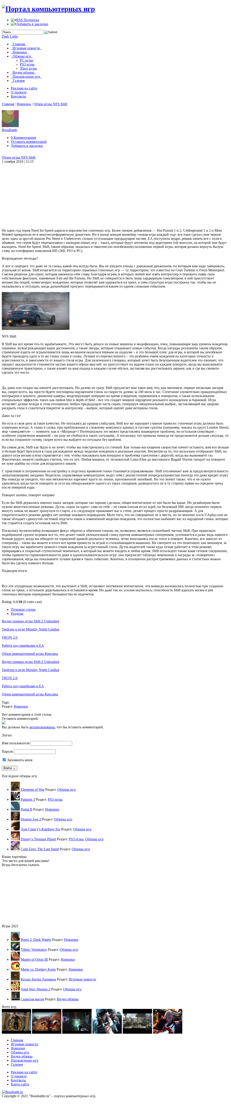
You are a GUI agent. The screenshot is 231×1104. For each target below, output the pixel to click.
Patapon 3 (28, 799)
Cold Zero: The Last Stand (40, 849)
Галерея (18, 80)
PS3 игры (27, 64)
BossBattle (9, 130)
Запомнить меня (19, 760)
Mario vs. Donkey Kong (38, 969)
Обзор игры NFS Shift (50, 104)
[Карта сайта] (12, 1092)
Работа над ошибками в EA (23, 645)
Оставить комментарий (29, 142)
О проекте (19, 92)
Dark (5, 36)
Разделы (17, 613)
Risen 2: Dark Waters (36, 940)
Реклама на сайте (24, 88)
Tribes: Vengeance (34, 949)
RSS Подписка (27, 20)
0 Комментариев (23, 137)
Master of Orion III (34, 959)
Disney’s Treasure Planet (38, 839)
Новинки (20, 52)
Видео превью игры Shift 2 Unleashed (30, 621)
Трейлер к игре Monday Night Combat (30, 629)
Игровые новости (26, 48)
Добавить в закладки (32, 24)
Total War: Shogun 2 (35, 989)
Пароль (7, 751)
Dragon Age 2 (31, 819)
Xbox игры (28, 68)
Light (14, 36)
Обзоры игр (22, 56)
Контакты (18, 96)
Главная (19, 44)
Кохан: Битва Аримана (38, 979)
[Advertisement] (80, 192)
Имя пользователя (16, 743)
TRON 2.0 (9, 637)
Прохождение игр (26, 76)
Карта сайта (20, 1084)
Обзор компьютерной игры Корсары (30, 654)
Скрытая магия (32, 999)
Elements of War (32, 789)
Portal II (26, 809)
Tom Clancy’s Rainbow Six (40, 829)
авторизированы (42, 727)
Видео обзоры (23, 72)
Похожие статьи (23, 609)
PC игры (26, 60)
